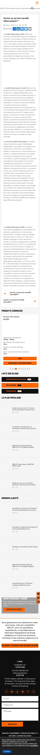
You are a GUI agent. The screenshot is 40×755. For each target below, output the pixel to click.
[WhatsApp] (38, 594)
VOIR (20, 359)
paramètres (34, 745)
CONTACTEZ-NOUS (13, 609)
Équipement (14, 733)
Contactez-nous (24, 736)
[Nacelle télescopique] (19, 328)
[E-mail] (38, 601)
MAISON (5, 733)
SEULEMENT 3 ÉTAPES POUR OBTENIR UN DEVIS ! (20, 645)
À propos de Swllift (29, 733)
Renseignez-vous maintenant (20, 363)
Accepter (7, 751)
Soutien (12, 736)
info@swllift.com (20, 665)
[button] (10, 368)
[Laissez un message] (38, 597)
